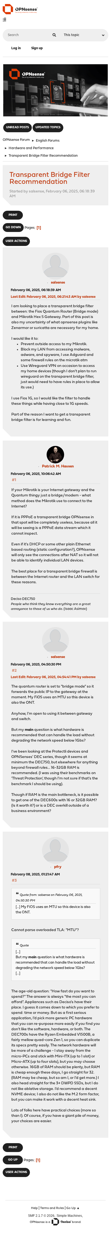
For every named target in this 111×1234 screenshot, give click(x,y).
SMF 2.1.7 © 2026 (41, 1215)
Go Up (13, 1159)
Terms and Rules (52, 1208)
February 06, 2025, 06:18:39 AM (36, 290)
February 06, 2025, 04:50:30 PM (36, 664)
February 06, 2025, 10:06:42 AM (36, 474)
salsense (58, 283)
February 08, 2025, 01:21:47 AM (35, 874)
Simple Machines (69, 1215)
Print (13, 215)
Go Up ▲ (73, 1208)
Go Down (13, 227)
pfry (57, 867)
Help (34, 1208)
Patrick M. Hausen (58, 466)
